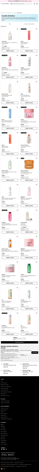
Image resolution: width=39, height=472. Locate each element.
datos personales (11, 357)
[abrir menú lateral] (1, 3)
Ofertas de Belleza (16, 458)
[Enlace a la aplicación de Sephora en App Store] (11, 455)
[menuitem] (34, 3)
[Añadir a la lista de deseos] (17, 29)
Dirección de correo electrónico (26, 350)
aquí (15, 457)
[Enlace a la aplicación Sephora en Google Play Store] (4, 455)
